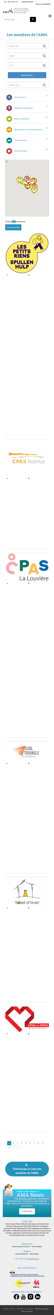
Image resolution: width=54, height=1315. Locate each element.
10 (9, 1147)
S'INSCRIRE (27, 1211)
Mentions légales (41, 1309)
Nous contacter (27, 1311)
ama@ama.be (33, 1259)
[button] (50, 16)
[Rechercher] (33, 19)
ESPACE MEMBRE (43, 4)
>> (19, 1147)
